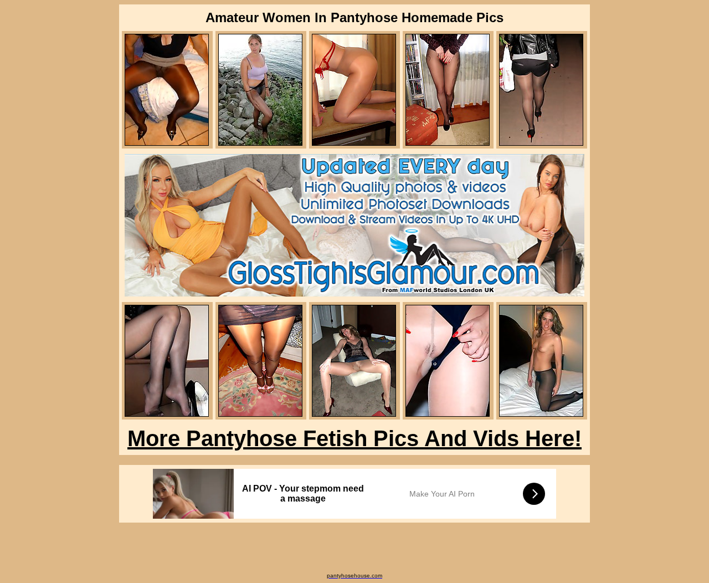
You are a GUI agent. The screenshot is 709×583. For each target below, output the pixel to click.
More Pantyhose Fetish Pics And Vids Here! (354, 438)
